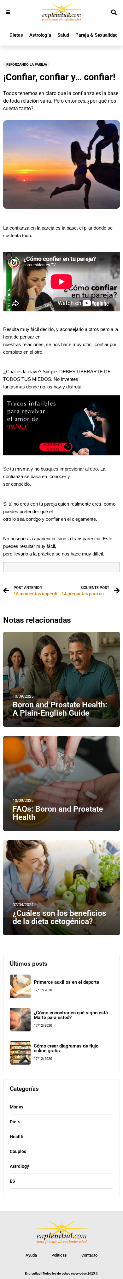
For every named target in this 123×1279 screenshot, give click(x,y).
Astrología (40, 35)
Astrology (19, 1166)
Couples (18, 1151)
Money (16, 1106)
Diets (15, 1121)
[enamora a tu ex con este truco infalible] (61, 454)
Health (16, 1136)
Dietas (16, 35)
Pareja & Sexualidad (96, 35)
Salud (63, 35)
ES (12, 1181)
